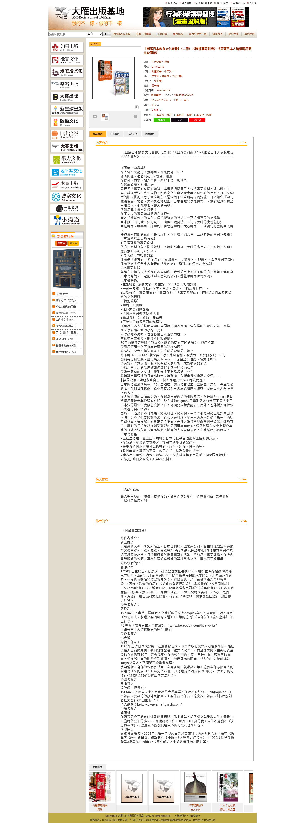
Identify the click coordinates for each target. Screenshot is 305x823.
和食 (208, 115)
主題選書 (162, 34)
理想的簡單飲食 (64, 339)
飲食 (189, 115)
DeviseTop (209, 820)
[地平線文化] (67, 176)
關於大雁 (233, 34)
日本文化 (199, 115)
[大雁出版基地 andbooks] (95, 26)
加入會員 (186, 3)
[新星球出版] (67, 114)
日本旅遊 (159, 115)
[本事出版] (67, 189)
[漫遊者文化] (67, 76)
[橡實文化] (67, 64)
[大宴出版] (67, 151)
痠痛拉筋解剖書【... (67, 326)
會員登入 (172, 3)
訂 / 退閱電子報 (204, 3)
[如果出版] (67, 51)
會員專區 (178, 34)
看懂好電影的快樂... (67, 345)
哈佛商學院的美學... (67, 306)
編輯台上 (217, 34)
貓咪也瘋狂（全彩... (67, 313)
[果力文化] (67, 164)
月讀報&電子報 (121, 34)
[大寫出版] (67, 101)
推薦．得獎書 (143, 34)
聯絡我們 (249, 34)
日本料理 (179, 115)
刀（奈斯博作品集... (67, 332)
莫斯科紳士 (62, 294)
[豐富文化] (67, 201)
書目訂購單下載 (197, 34)
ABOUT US (239, 3)
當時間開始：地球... (67, 352)
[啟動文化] (67, 126)
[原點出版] (67, 89)
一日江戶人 (245, 808)
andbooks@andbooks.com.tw (176, 820)
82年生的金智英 (65, 319)
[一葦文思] (67, 211)
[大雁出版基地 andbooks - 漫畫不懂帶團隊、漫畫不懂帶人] (196, 26)
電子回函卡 (222, 3)
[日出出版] (67, 139)
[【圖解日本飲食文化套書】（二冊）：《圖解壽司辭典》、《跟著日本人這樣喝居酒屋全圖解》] (137, 108)
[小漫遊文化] (67, 224)
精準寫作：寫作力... (67, 300)
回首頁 (253, 3)
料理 (169, 115)
